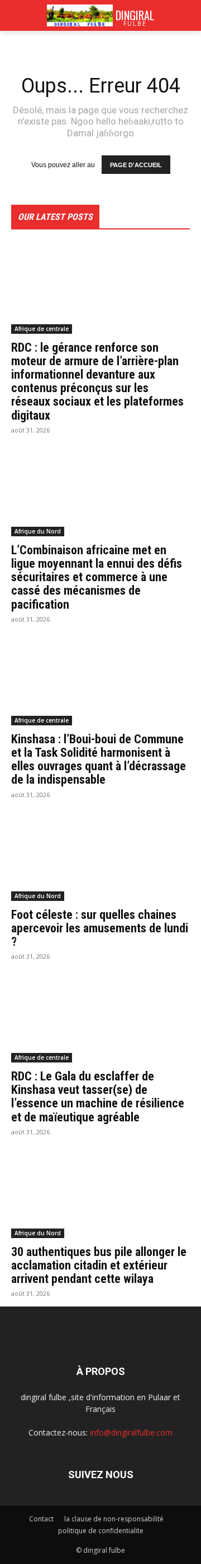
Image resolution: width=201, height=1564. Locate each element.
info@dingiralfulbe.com (131, 1432)
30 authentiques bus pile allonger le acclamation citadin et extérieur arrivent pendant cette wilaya (98, 1265)
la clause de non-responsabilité (114, 1519)
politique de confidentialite (100, 1530)
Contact (41, 1519)
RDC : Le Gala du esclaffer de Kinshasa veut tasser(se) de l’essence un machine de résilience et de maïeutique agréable (97, 1096)
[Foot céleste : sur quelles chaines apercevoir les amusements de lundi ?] (100, 856)
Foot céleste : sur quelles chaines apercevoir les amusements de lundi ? (99, 928)
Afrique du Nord (38, 531)
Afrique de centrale (42, 329)
